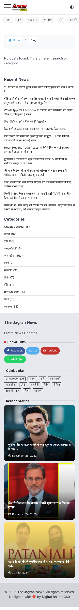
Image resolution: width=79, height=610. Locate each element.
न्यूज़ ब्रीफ (47, 19)
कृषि (19, 19)
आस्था (8, 19)
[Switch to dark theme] (72, 7)
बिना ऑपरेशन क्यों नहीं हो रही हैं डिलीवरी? (25, 121)
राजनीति (11, 270)
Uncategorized (17, 226)
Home (16, 40)
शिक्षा (9, 299)
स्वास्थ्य (11, 306)
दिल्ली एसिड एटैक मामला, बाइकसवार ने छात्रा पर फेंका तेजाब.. (35, 128)
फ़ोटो (61, 19)
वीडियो (9, 284)
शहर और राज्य (14, 292)
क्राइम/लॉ (32, 19)
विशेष (10, 277)
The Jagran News (30, 592)
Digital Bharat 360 (56, 597)
